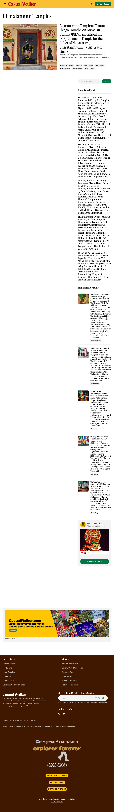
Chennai (78, 65)
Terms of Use (7, 720)
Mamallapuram (65, 69)
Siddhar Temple (77, 69)
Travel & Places (89, 69)
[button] (4, 4)
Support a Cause (68, 672)
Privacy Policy (17, 720)
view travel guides (57, 776)
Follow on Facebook (70, 685)
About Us (66, 659)
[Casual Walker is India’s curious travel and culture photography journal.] (57, 753)
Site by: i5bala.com (30, 720)
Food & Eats (7, 668)
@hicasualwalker (95, 523)
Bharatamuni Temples (67, 65)
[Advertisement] (94, 588)
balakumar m (57, 802)
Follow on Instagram (69, 680)
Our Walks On (9, 659)
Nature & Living (8, 680)
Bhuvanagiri (94, 474)
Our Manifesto (67, 676)
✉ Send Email (57, 782)
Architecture (95, 383)
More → (29, 706)
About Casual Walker (70, 663)
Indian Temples (100, 65)
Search (106, 81)
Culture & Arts (88, 65)
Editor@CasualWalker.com (72, 668)
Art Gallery (94, 513)
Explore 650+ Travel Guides (14, 685)
